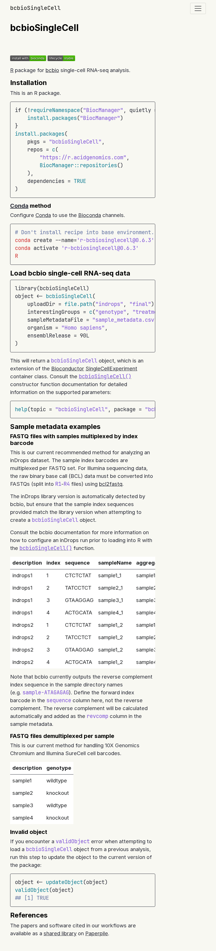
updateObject (64, 882)
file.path (78, 304)
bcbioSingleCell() (105, 376)
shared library (60, 933)
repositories (98, 165)
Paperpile (96, 933)
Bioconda (89, 215)
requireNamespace (55, 110)
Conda (19, 205)
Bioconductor (67, 368)
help (21, 409)
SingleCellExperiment (111, 368)
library (26, 288)
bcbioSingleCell (35, 8)
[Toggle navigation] (198, 8)
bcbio (52, 70)
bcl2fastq (110, 484)
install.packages (52, 118)
